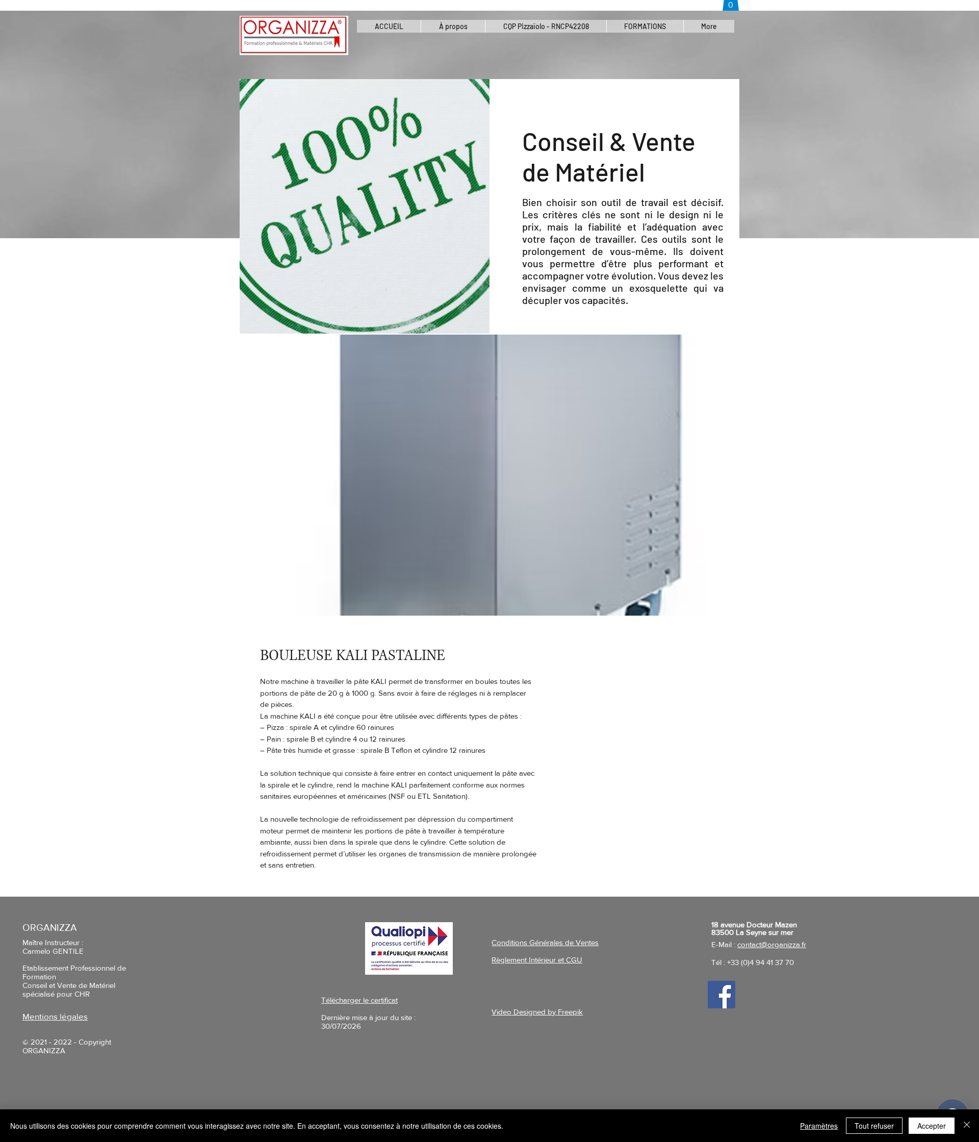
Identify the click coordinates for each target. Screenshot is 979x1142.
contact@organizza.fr (771, 944)
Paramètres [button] (819, 1126)
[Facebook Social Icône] (721, 994)
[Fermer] (967, 1126)
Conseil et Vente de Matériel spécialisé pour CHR (68, 989)
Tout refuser (874, 1126)
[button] (545, 26)
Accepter (931, 1126)
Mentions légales (55, 1016)
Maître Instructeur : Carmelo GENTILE (53, 946)
